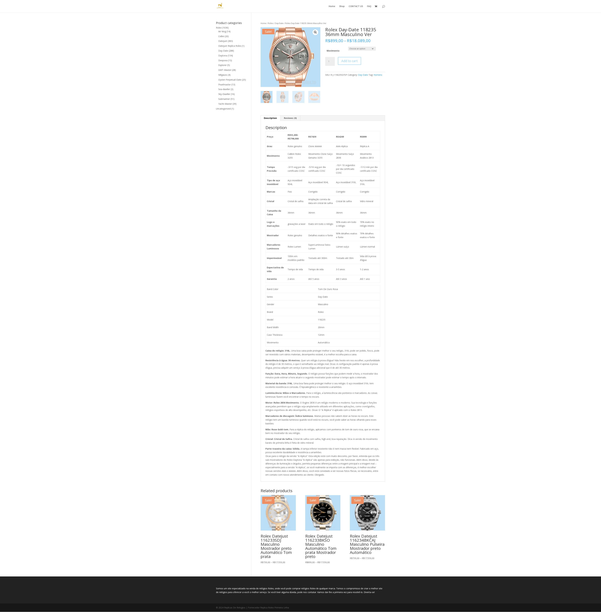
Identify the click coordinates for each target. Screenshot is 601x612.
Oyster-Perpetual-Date (229, 79)
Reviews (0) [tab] (290, 118)
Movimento (333, 50)
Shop (342, 6)
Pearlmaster (224, 84)
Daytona (222, 55)
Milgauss (222, 74)
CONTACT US (356, 6)
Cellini (221, 36)
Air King (222, 31)
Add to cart (349, 61)
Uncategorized (223, 108)
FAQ (369, 6)
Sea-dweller (224, 89)
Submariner (224, 98)
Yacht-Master (225, 103)
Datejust (222, 40)
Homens (378, 74)
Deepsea (222, 60)
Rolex (270, 23)
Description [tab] (270, 118)
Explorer (222, 65)
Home (332, 6)
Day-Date (279, 23)
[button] (315, 32)
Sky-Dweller (224, 94)
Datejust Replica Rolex (229, 45)
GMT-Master (224, 69)
